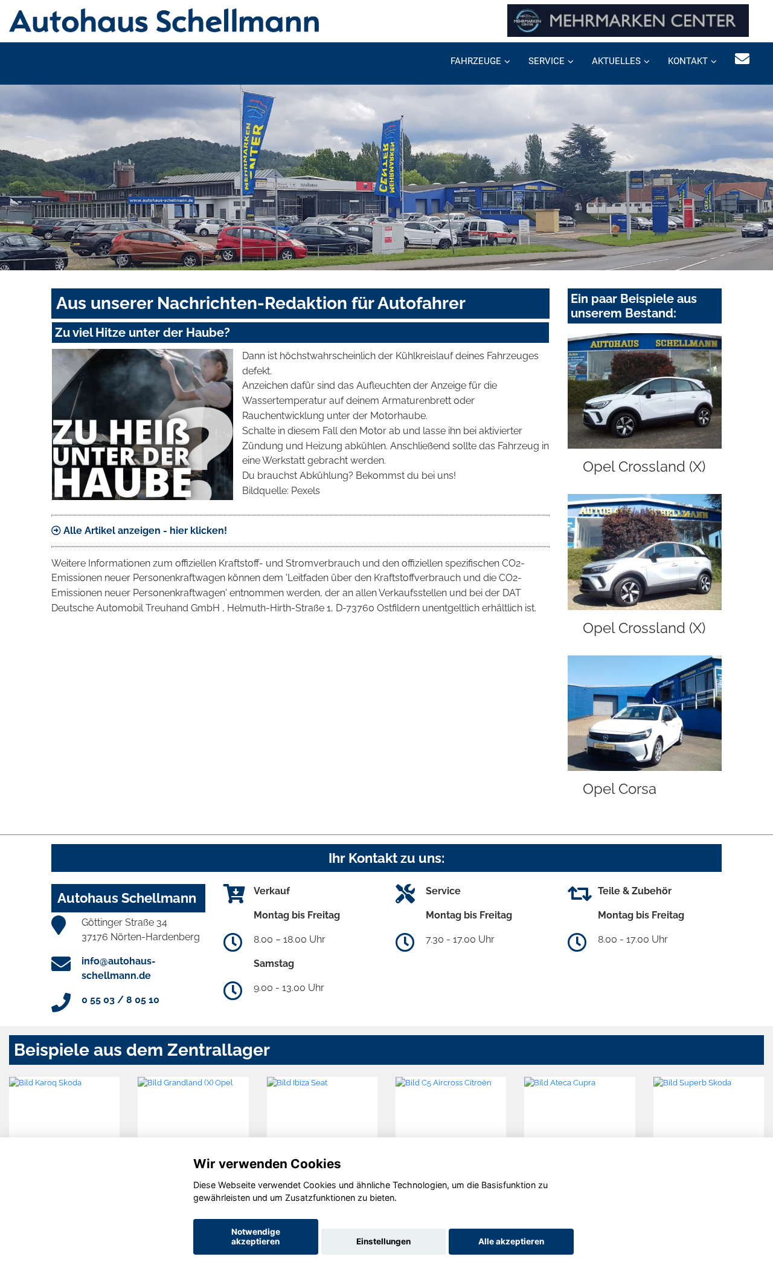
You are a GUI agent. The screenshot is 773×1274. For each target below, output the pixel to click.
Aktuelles (616, 61)
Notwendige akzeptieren (255, 1236)
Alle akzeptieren (511, 1241)
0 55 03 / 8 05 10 (120, 1000)
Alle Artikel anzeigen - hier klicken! (144, 530)
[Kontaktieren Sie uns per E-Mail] (742, 59)
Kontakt (688, 61)
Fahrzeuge (476, 61)
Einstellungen (383, 1241)
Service (546, 61)
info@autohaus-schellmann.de (119, 968)
